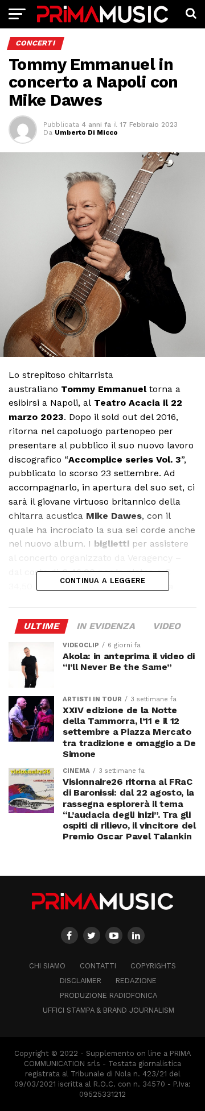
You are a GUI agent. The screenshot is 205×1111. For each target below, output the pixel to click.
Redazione (136, 980)
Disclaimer (80, 980)
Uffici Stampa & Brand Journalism (108, 1010)
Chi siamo (47, 966)
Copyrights (153, 966)
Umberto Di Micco (86, 132)
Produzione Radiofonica (108, 995)
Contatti (98, 966)
